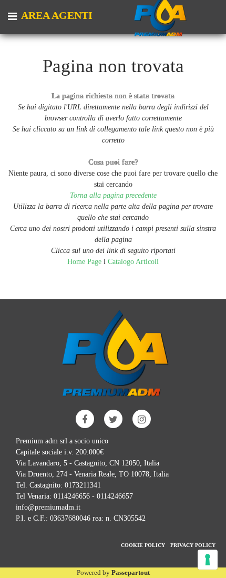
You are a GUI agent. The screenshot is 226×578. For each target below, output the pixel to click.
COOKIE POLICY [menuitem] (143, 545)
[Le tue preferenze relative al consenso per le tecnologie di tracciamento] (208, 560)
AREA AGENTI (57, 15)
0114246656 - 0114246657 (93, 496)
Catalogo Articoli (133, 262)
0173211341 (83, 485)
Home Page (85, 262)
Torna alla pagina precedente (113, 195)
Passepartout (130, 572)
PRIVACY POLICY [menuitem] (192, 545)
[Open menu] (12, 18)
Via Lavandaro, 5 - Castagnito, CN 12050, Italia (87, 463)
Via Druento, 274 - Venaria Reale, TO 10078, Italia (92, 474)
